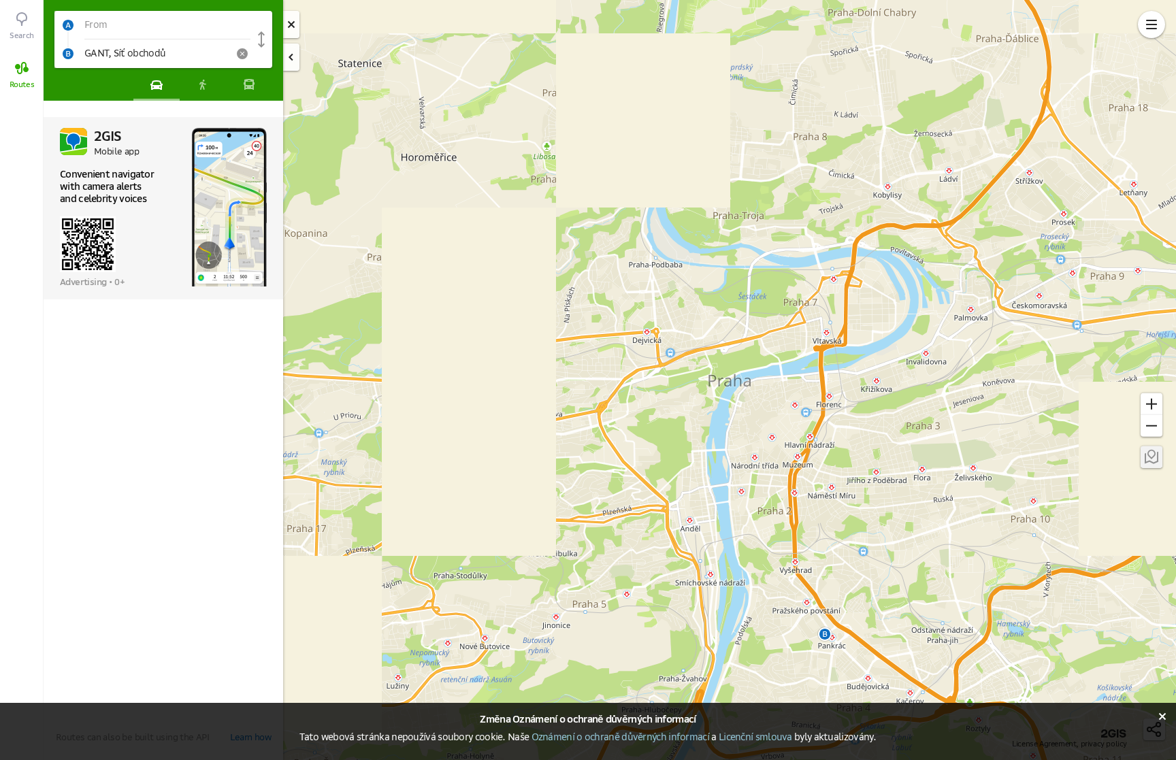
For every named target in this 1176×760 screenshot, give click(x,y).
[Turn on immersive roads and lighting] (1151, 456)
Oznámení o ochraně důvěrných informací (620, 737)
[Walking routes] (203, 84)
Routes (22, 84)
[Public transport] (249, 84)
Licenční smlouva (755, 737)
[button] (152, 25)
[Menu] (1151, 24)
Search (22, 35)
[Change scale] (1151, 403)
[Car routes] (156, 84)
